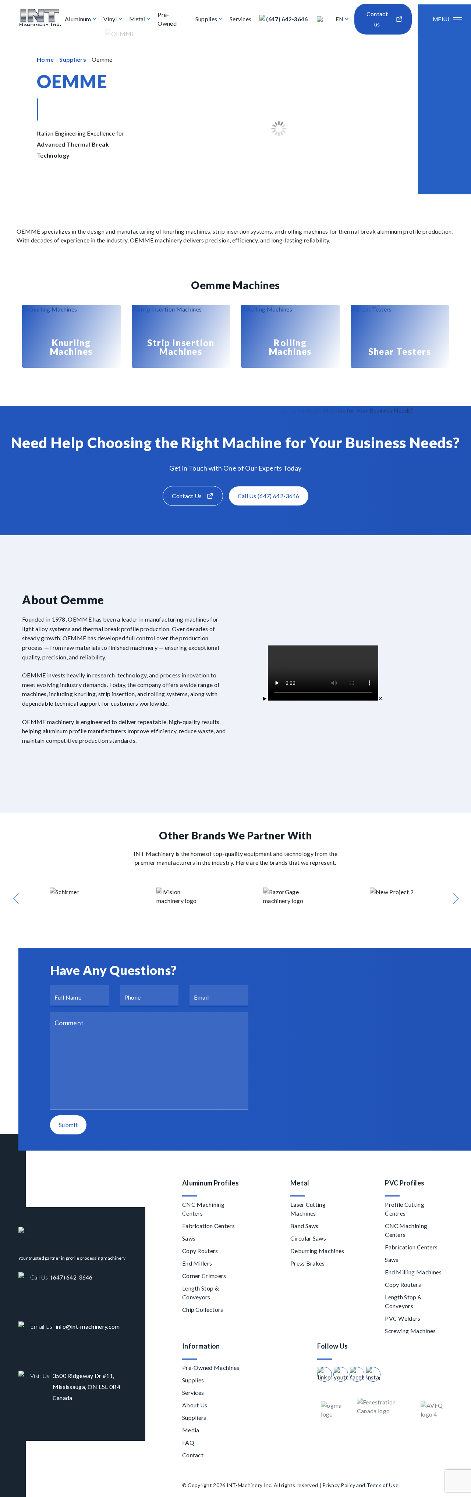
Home (45, 59)
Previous (15, 898)
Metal (137, 18)
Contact (192, 1454)
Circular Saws (308, 1238)
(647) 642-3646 (287, 19)
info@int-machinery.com (88, 1326)
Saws (188, 1238)
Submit (68, 1124)
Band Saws (304, 1225)
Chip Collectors (202, 1309)
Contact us (377, 19)
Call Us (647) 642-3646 (269, 495)
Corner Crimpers (204, 1275)
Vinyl (110, 18)
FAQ (188, 1442)
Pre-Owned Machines (211, 1367)
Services (241, 18)
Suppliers (72, 59)
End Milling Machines (413, 1272)
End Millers (197, 1263)
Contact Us (187, 495)
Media (190, 1429)
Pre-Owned (167, 19)
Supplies (206, 18)
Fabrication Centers (208, 1225)
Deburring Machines (317, 1250)
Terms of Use (382, 1485)
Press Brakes (307, 1263)
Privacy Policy (338, 1485)
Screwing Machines (410, 1330)
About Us (195, 1404)
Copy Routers (200, 1250)
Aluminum (78, 18)
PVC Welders (403, 1318)
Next (455, 898)
